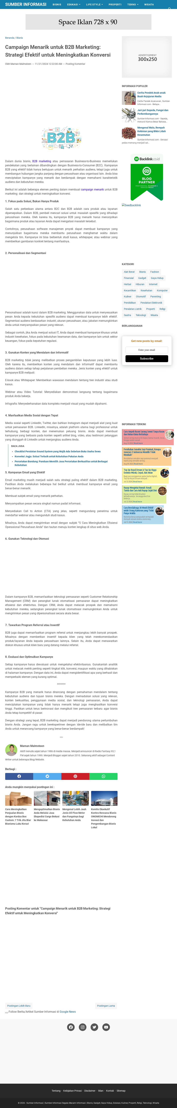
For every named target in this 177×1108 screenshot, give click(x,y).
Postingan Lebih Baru (18, 1005)
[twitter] (47, 776)
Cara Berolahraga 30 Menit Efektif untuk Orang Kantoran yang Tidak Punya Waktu (139, 510)
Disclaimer (89, 1090)
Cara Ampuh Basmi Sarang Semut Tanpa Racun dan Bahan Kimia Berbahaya (144, 433)
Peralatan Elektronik (151, 302)
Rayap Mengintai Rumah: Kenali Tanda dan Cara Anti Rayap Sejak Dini (140, 489)
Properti (115, 4)
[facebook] (19, 776)
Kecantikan (130, 290)
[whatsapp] (103, 776)
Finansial (129, 278)
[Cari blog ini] (170, 9)
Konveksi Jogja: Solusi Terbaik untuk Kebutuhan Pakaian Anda (49, 456)
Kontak (110, 1090)
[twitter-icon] (94, 1027)
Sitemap (121, 1090)
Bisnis (57, 4)
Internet (153, 284)
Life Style (93, 4)
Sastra (13, 13)
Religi (162, 309)
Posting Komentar (75, 64)
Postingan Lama (106, 1005)
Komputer (162, 290)
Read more (138, 443)
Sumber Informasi (25, 4)
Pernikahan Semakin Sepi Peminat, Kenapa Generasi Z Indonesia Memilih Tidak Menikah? (142, 452)
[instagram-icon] (82, 1027)
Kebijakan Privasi (72, 1090)
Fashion (154, 271)
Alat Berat (129, 271)
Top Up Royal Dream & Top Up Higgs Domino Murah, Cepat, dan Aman (140, 471)
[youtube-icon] (106, 1027)
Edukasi (72, 4)
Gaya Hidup (157, 278)
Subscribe (146, 358)
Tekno (131, 4)
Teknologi (141, 315)
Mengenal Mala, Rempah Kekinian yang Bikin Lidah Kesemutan (151, 131)
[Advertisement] (61, 94)
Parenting (155, 296)
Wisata (149, 4)
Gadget (142, 278)
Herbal (127, 284)
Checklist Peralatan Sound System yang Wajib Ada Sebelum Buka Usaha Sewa (58, 451)
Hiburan (140, 284)
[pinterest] (75, 776)
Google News (68, 1011)
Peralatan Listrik (133, 309)
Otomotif (141, 296)
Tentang (56, 1090)
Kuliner (127, 296)
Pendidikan (130, 302)
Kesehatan (146, 290)
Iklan (100, 1090)
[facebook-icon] (71, 1027)
